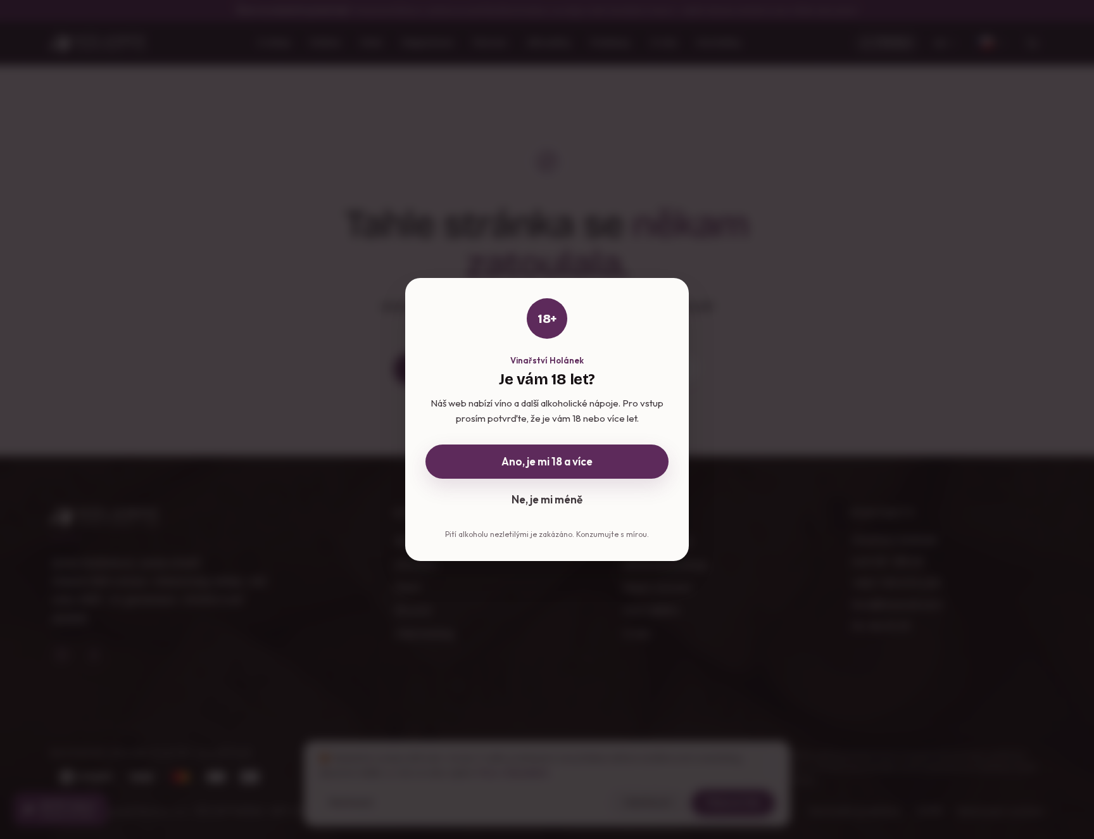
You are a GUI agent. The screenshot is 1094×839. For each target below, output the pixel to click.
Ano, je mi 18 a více (547, 461)
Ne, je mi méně (547, 499)
